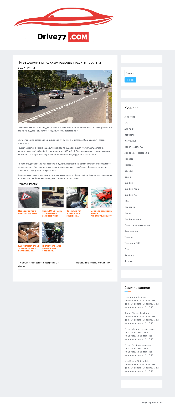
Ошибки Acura (132, 189)
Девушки (129, 129)
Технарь (129, 237)
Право (128, 213)
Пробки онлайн (133, 219)
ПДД (127, 201)
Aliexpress (130, 117)
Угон (127, 249)
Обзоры (129, 171)
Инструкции (131, 141)
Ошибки (129, 183)
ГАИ (126, 123)
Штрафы (129, 261)
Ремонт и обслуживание (137, 225)
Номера (129, 165)
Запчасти (130, 135)
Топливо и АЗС (132, 243)
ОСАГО (128, 177)
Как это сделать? (134, 147)
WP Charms (157, 402)
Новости (129, 159)
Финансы (129, 255)
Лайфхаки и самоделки (137, 153)
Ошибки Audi (131, 195)
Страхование (131, 231)
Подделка (130, 207)
